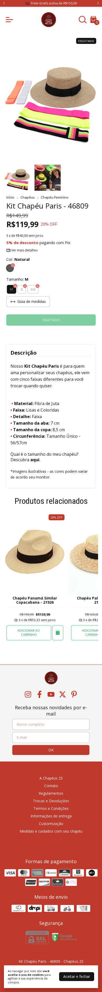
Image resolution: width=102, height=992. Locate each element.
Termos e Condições (51, 808)
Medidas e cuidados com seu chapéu (51, 831)
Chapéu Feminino (55, 197)
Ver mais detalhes (24, 250)
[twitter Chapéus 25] (62, 694)
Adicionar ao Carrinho (29, 632)
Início (10, 197)
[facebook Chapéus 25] (39, 694)
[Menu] (10, 19)
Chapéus (27, 197)
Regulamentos (51, 793)
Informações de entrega (51, 816)
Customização (51, 823)
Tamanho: (17, 279)
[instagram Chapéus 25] (28, 694)
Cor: (18, 259)
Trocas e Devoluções (51, 800)
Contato (51, 785)
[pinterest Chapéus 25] (74, 694)
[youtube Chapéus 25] (51, 694)
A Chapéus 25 (51, 778)
